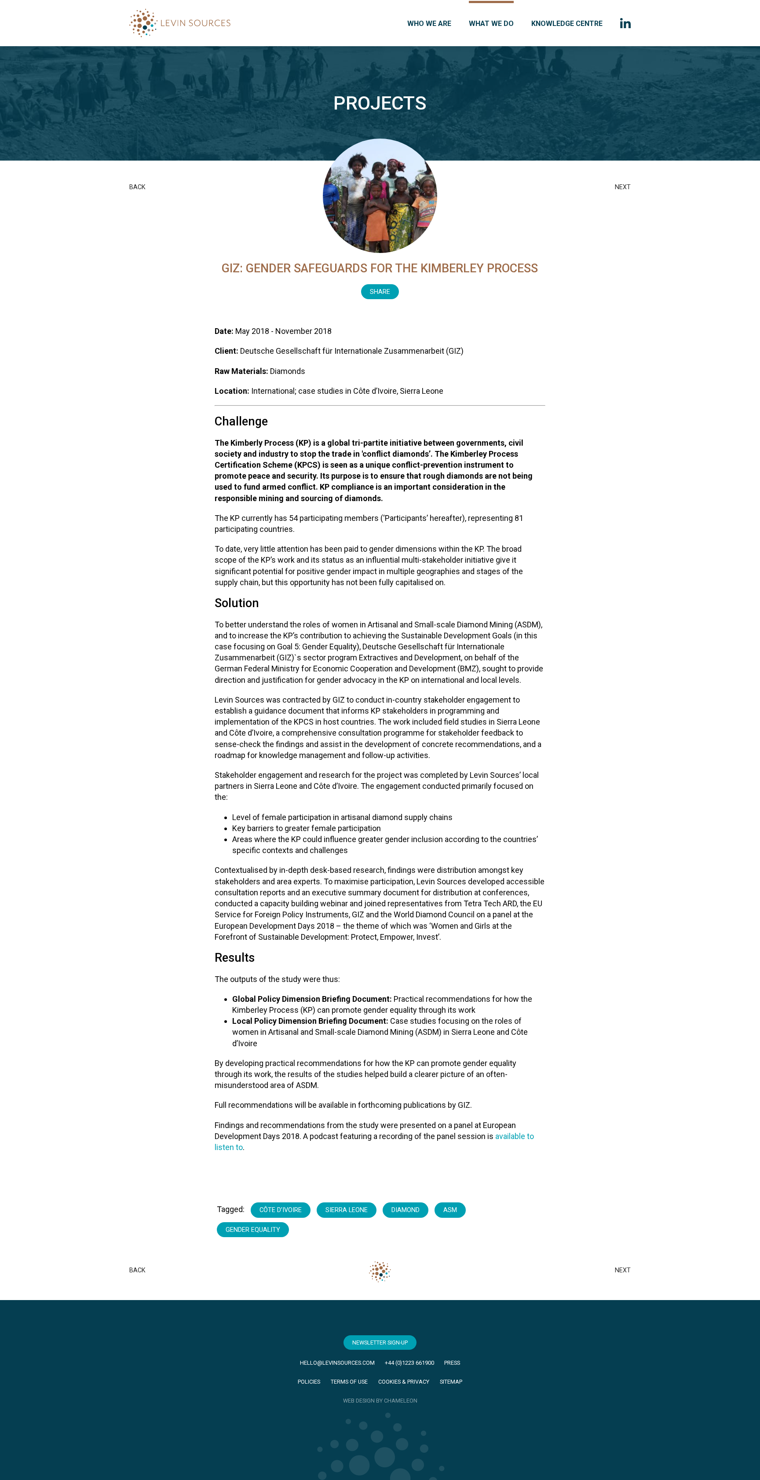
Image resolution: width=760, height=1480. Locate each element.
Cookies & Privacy (403, 1381)
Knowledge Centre (567, 23)
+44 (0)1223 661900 (409, 1362)
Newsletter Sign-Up (380, 1342)
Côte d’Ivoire (280, 1210)
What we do (491, 23)
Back (137, 187)
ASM (450, 1210)
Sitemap (451, 1381)
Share (380, 292)
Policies (309, 1381)
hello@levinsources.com (337, 1362)
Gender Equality (253, 1230)
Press (452, 1362)
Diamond (405, 1210)
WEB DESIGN (359, 1400)
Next (623, 187)
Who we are (429, 23)
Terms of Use (349, 1381)
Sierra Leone (346, 1210)
